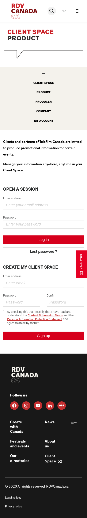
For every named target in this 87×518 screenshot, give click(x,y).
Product (43, 92)
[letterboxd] (61, 405)
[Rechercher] (52, 11)
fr (63, 11)
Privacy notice (13, 506)
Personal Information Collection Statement (34, 319)
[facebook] (14, 405)
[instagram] (26, 405)
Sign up (43, 336)
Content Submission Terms (45, 315)
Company (43, 111)
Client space (43, 83)
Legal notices (13, 497)
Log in (43, 240)
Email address (12, 198)
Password (9, 217)
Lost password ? (43, 252)
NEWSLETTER (81, 261)
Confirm (52, 295)
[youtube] (38, 405)
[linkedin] (50, 405)
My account (43, 120)
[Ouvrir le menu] (76, 11)
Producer (43, 101)
